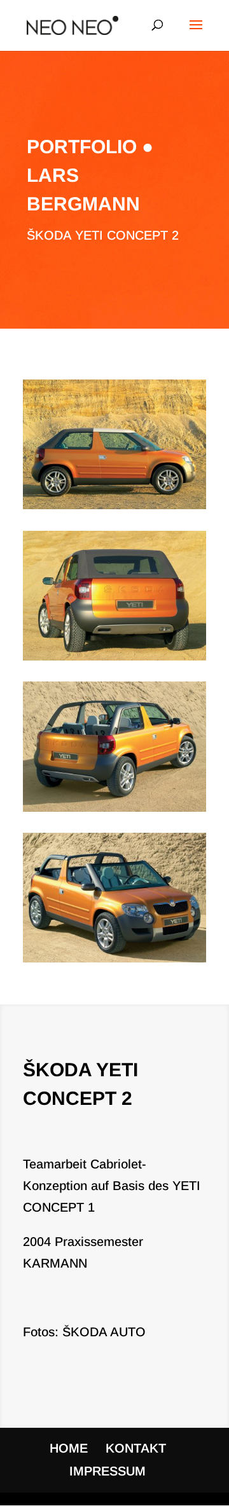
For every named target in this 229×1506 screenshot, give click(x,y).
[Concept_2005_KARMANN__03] (114, 812)
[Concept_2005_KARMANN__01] (114, 509)
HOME (69, 1448)
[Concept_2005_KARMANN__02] (114, 660)
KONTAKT (136, 1448)
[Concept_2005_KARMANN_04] (114, 962)
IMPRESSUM (107, 1471)
